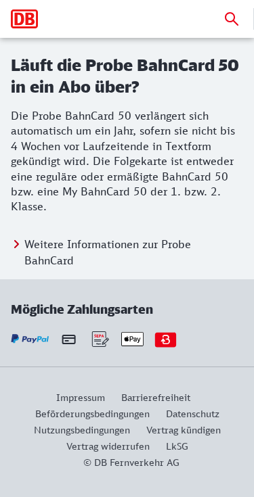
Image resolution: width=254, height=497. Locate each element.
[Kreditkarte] (68, 339)
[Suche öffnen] (231, 19)
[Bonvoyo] (165, 339)
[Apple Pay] (132, 339)
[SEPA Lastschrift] (99, 339)
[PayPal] (30, 339)
